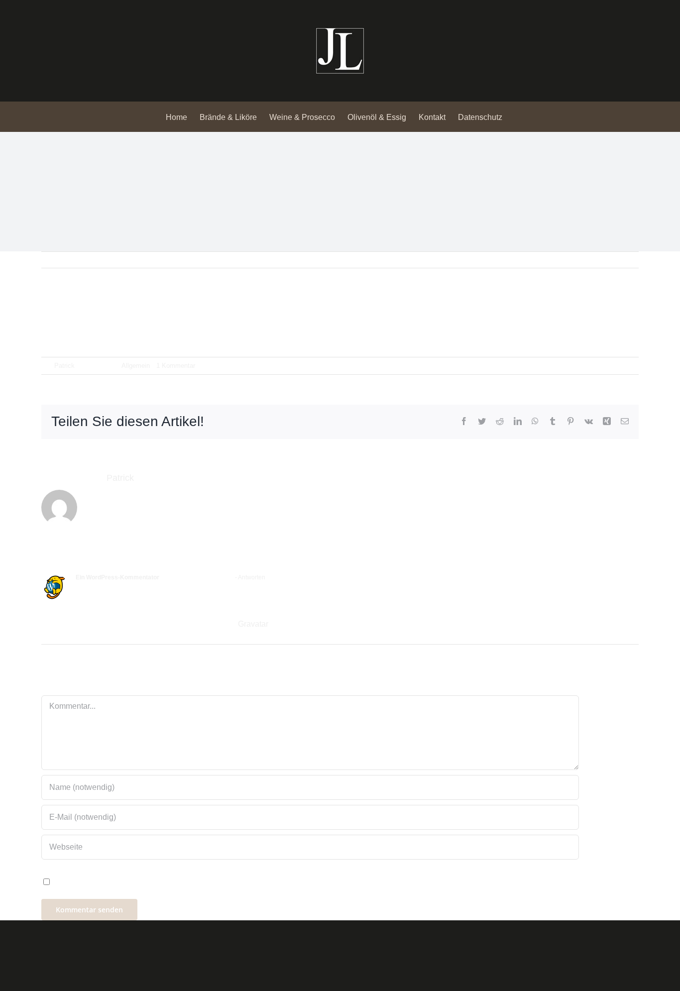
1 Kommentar (175, 365)
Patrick (64, 365)
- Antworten (249, 577)
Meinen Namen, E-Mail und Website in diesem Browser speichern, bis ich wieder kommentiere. (218, 881)
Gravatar (253, 624)
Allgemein (135, 365)
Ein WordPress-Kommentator (117, 577)
